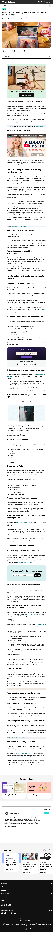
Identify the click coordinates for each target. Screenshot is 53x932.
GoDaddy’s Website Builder (22, 753)
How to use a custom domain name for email (24, 689)
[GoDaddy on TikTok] (8, 914)
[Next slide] (49, 849)
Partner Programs (5, 893)
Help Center (4, 886)
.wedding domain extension (24, 562)
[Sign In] (47, 2)
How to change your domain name (21, 737)
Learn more (8, 869)
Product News (44, 858)
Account (3, 896)
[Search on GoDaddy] (50, 5)
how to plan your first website (32, 614)
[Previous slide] (44, 849)
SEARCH (37, 575)
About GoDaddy (4, 883)
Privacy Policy (26, 918)
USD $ (49, 910)
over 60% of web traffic (22, 522)
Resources (3, 890)
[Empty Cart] (50, 2)
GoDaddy (23, 18)
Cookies (32, 918)
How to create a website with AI (20, 226)
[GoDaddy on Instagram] (5, 914)
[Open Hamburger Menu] (2, 2)
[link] (9, 51)
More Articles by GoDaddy (10, 831)
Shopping (3, 900)
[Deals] (41, 2)
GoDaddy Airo (39, 126)
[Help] (44, 2)
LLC (7, 855)
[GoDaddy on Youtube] (15, 914)
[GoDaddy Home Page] (6, 905)
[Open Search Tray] (39, 2)
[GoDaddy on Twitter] (12, 914)
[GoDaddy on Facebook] (2, 914)
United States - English (6, 910)
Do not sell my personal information (26, 920)
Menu (3, 5)
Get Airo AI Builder (26, 357)
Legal (21, 918)
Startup (47, 812)
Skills (4, 9)
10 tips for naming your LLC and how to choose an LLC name (11, 863)
